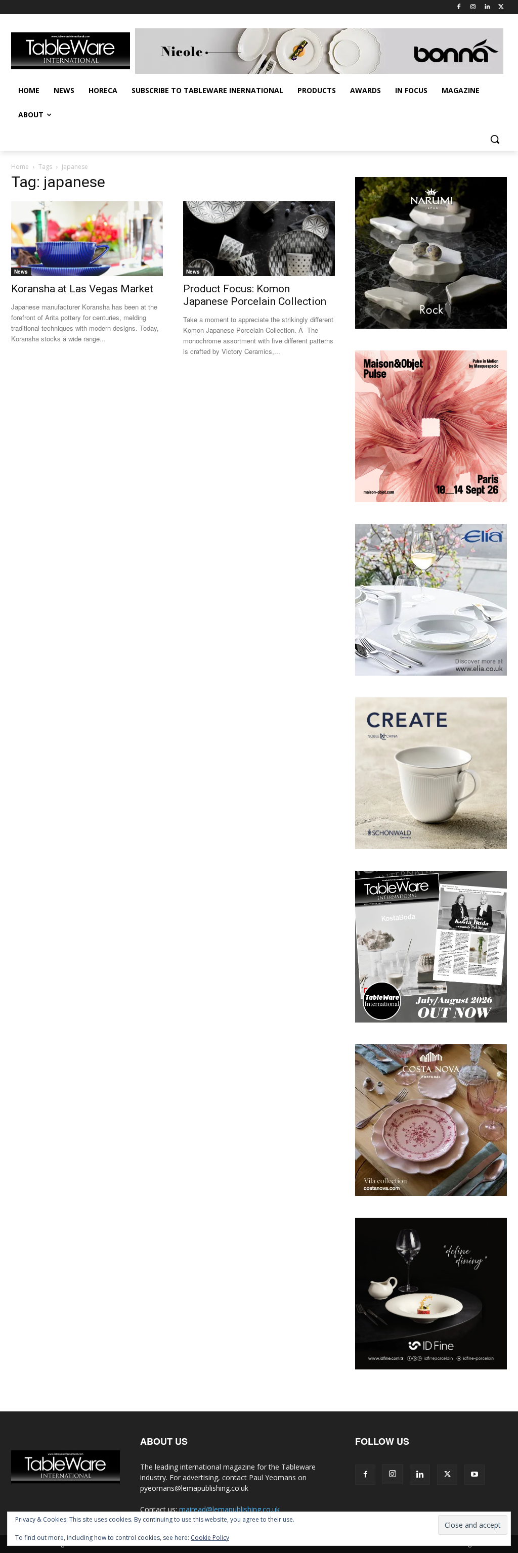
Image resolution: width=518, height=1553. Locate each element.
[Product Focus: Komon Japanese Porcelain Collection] (259, 238)
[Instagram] (473, 7)
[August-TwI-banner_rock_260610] (431, 326)
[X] (501, 7)
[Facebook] (459, 7)
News (21, 271)
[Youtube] (474, 1475)
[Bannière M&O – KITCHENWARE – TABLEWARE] (431, 499)
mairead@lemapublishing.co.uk (229, 1509)
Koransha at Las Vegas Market (82, 289)
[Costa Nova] (431, 1193)
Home (20, 166)
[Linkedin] (487, 7)
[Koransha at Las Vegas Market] (87, 238)
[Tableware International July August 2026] (431, 1020)
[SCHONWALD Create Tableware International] (431, 846)
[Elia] (431, 673)
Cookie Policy (210, 1537)
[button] (495, 139)
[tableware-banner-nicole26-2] (321, 51)
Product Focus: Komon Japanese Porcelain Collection (254, 295)
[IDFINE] (431, 1366)
